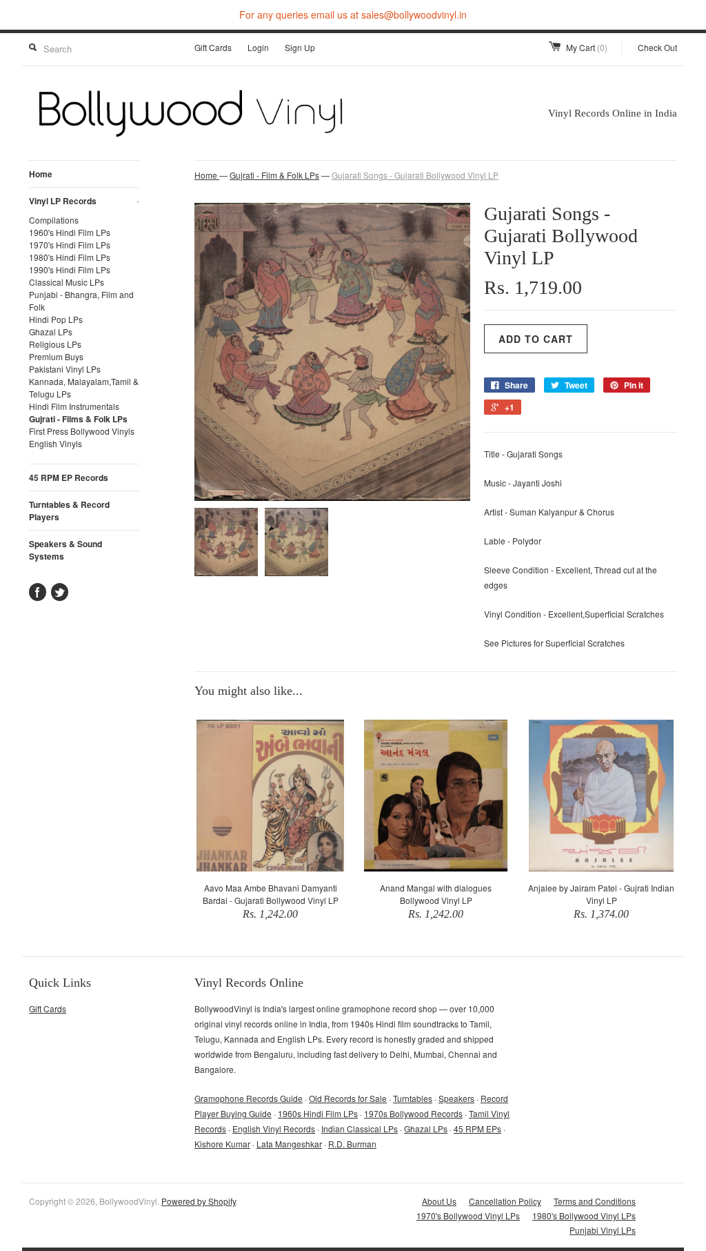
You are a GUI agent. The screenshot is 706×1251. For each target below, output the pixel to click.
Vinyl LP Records (84, 201)
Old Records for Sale (348, 1098)
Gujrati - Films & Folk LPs (78, 419)
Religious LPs (55, 344)
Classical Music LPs (66, 282)
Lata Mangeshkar (289, 1144)
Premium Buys (56, 356)
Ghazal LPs (50, 331)
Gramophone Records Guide (248, 1098)
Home (40, 174)
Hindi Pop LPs (56, 319)
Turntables (412, 1098)
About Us (439, 1201)
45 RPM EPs (477, 1128)
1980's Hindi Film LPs (69, 257)
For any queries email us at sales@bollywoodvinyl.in (353, 14)
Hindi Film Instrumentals (74, 406)
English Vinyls (55, 443)
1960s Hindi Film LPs (318, 1113)
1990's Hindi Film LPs (69, 269)
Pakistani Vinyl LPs (65, 369)
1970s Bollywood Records (413, 1113)
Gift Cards (213, 47)
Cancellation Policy (505, 1201)
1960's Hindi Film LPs (69, 232)
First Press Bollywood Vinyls (81, 431)
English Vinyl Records (273, 1128)
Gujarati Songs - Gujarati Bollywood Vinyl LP (415, 175)
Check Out (657, 47)
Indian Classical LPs (359, 1128)
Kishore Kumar (222, 1144)
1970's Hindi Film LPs (69, 244)
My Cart (586, 47)
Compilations (54, 220)
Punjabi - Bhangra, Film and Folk (81, 300)
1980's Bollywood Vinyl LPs (584, 1215)
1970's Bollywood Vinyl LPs (468, 1215)
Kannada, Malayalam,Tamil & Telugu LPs (84, 387)
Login (258, 47)
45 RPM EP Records (68, 477)
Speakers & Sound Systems (65, 550)
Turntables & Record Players (69, 510)
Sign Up (300, 47)
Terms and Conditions (595, 1201)
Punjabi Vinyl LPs (602, 1230)
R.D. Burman (352, 1144)
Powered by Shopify (198, 1201)
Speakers (456, 1098)
